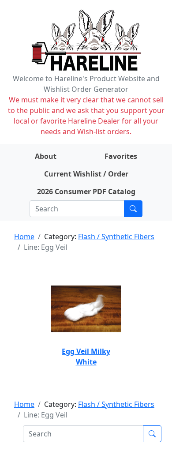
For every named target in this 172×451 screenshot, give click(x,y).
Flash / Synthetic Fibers (116, 236)
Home (24, 236)
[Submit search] (133, 208)
